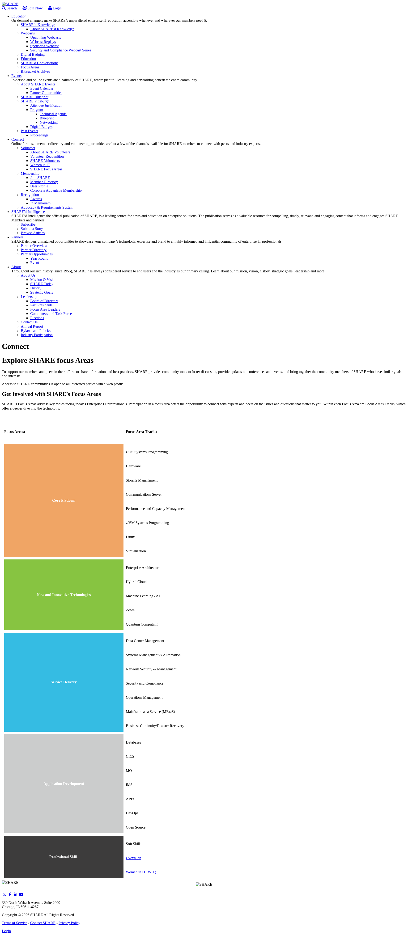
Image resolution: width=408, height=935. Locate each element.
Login (57, 8)
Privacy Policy (69, 923)
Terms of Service (14, 923)
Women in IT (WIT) (141, 872)
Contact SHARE (42, 923)
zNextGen (133, 858)
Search (11, 8)
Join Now (35, 8)
